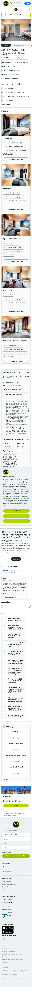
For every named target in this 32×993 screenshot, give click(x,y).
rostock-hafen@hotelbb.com (12, 70)
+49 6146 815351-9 (9, 66)
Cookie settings (6, 965)
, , (13, 54)
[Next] (29, 606)
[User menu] (29, 9)
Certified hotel (8, 62)
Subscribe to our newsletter (16, 856)
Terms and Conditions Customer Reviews (12, 959)
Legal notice (5, 967)
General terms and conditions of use (11, 946)
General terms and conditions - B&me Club (12, 954)
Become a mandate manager (9, 884)
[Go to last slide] (3, 125)
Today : (10, 454)
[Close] (1, 3)
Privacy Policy (19, 503)
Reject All (16, 516)
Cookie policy (5, 962)
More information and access (9, 78)
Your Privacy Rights (16, 521)
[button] (15, 588)
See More (5, 594)
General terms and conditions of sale (11, 948)
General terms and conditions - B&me (11, 957)
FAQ (3, 866)
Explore (16, 805)
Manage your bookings (8, 871)
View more (16, 559)
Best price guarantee (22, 62)
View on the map (23, 58)
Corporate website (6, 881)
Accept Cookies (16, 510)
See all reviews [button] (5, 602)
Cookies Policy (8, 503)
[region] (16, 496)
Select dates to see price (16, 159)
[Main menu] (3, 9)
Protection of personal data (9, 951)
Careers (4, 889)
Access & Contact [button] (11, 372)
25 (27, 38)
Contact (4, 869)
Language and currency (9, 830)
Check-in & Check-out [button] (13, 439)
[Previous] (3, 606)
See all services (5, 104)
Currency (5, 843)
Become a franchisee (7, 886)
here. (27, 498)
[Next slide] (28, 125)
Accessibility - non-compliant (9, 974)
